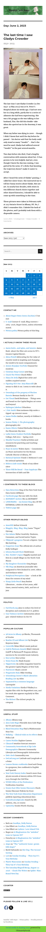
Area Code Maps (12, 723)
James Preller (11, 416)
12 (12, 284)
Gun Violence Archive (15, 614)
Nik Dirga (10, 567)
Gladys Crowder (31, 219)
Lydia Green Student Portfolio (18, 434)
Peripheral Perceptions (15, 576)
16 (34, 284)
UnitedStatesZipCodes (15, 800)
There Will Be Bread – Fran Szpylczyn (22, 469)
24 (40, 289)
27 (17, 293)
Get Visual (10, 398)
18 (6, 289)
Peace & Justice (12, 449)
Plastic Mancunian (13, 862)
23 (34, 289)
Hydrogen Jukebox (14, 407)
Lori (7, 856)
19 (12, 289)
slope (8, 844)
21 (23, 289)
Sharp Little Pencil (13, 581)
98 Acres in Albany (13, 634)
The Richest (11, 699)
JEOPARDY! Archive (14, 499)
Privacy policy (11, 331)
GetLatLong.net (12, 758)
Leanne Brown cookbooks (17, 764)
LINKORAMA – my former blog (19, 502)
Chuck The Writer (13, 375)
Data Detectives (12, 490)
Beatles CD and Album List (17, 640)
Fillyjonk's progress (14, 540)
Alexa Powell (11, 357)
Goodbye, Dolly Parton (22, 823)
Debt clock (10, 755)
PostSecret (10, 670)
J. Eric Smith (11, 410)
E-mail (9, 322)
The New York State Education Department (24, 794)
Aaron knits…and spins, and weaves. (21, 348)
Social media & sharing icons (18, 927)
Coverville (10, 646)
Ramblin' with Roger (11, 920)
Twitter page (11, 508)
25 (6, 293)
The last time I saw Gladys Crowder (18, 36)
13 (17, 284)
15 (28, 284)
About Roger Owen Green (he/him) (20, 316)
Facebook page (12, 496)
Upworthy (10, 806)
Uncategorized (19, 219)
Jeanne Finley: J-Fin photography (20, 422)
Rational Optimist (13, 458)
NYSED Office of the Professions (19, 782)
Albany (9, 720)
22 (28, 289)
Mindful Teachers (13, 440)
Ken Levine (10, 658)
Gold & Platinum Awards (16, 649)
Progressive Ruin (13, 673)
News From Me (12, 661)
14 (23, 284)
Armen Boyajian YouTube (16, 366)
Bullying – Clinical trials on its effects (21, 735)
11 (6, 284)
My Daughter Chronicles (16, 564)
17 (40, 284)
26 (12, 293)
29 (28, 293)
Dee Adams (10, 534)
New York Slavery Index (16, 773)
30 (34, 293)
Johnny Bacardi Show (15, 552)
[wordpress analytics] (23, 890)
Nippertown (11, 664)
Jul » (35, 298)
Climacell (9, 743)
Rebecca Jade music (14, 464)
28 (23, 293)
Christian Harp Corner (15, 372)
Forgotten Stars (12, 546)
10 (40, 280)
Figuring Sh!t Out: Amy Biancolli (19, 384)
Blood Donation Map (14, 729)
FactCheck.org (12, 608)
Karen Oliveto (11, 428)
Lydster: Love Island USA (28, 829)
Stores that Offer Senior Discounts (20, 788)
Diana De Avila (12, 378)
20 (17, 289)
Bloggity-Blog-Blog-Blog (17, 528)
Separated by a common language (20, 682)
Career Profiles (12, 741)
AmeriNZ (9, 525)
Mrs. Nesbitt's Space (14, 555)
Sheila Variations (13, 687)
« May (11, 298)
